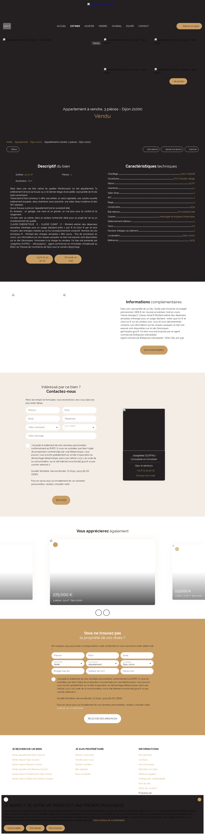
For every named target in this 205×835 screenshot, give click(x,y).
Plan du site (144, 783)
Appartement (21, 142)
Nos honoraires (146, 764)
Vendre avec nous (84, 759)
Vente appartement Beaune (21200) (30, 769)
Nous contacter (83, 774)
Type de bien (93, 662)
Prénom (32, 410)
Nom (67, 410)
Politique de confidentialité (152, 778)
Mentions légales (147, 774)
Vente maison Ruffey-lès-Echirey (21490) (32, 778)
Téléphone (70, 418)
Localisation (127, 662)
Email (30, 418)
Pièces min (128, 671)
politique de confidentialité (70, 708)
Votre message (36, 435)
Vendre (103, 26)
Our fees (143, 759)
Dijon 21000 (36, 142)
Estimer (75, 26)
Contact (143, 26)
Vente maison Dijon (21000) (25, 759)
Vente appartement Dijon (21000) (28, 755)
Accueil (61, 26)
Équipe (130, 26)
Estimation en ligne (148, 769)
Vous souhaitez (70, 426)
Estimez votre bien (84, 755)
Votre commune (36, 427)
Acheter (89, 26)
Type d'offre (58, 662)
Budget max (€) (62, 671)
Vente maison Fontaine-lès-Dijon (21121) (32, 774)
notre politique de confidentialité (108, 820)
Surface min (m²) (96, 671)
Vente (9, 142)
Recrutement (145, 755)
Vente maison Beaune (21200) (27, 764)
